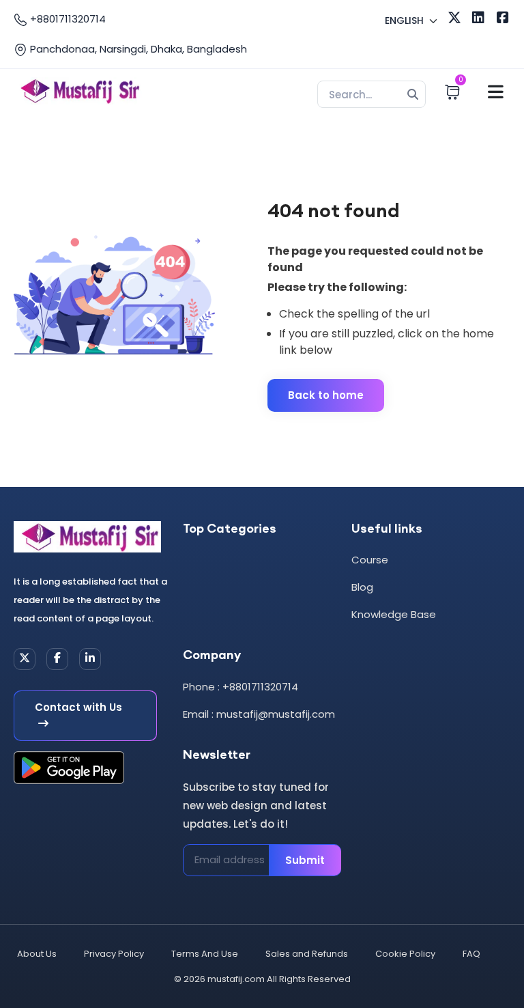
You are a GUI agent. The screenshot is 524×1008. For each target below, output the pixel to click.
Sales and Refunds (306, 953)
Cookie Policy (405, 953)
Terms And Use (204, 953)
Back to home (326, 395)
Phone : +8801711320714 (240, 687)
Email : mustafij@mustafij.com (259, 714)
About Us (37, 953)
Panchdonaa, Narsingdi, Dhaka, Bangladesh (137, 49)
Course (369, 559)
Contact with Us (78, 707)
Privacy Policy (114, 953)
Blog (362, 587)
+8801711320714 (66, 19)
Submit (305, 860)
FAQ (471, 953)
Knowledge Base (393, 614)
